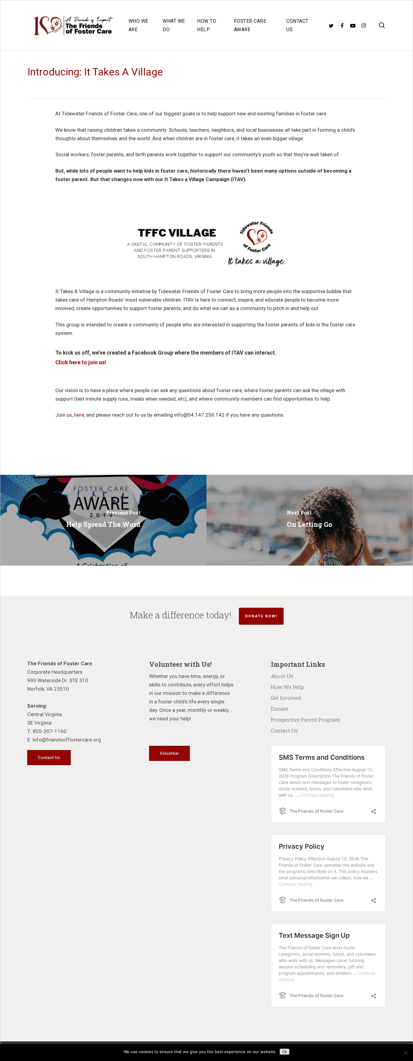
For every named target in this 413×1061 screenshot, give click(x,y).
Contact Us (284, 730)
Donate (279, 708)
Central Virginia (44, 714)
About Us (282, 676)
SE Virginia (39, 723)
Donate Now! (261, 616)
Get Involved (286, 697)
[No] (405, 1052)
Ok (284, 1051)
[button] (49, 757)
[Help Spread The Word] (103, 520)
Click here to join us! (80, 362)
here (79, 415)
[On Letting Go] (310, 520)
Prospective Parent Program (305, 719)
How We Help (287, 686)
